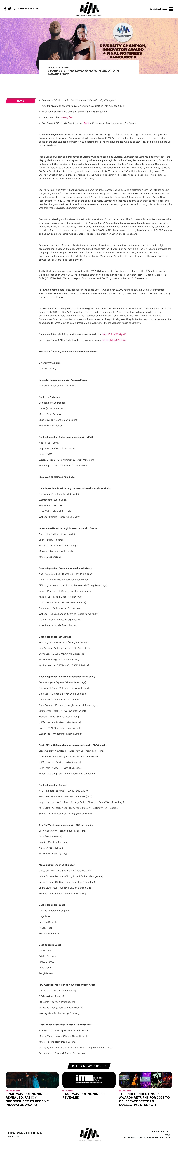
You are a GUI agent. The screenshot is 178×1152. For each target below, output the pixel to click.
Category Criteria (160, 1132)
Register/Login (158, 9)
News (20, 101)
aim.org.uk (13, 1136)
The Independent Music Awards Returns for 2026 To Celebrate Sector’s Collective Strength (144, 1099)
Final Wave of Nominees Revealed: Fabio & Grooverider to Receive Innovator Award (27, 1099)
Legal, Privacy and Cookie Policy (25, 1133)
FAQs (167, 1135)
